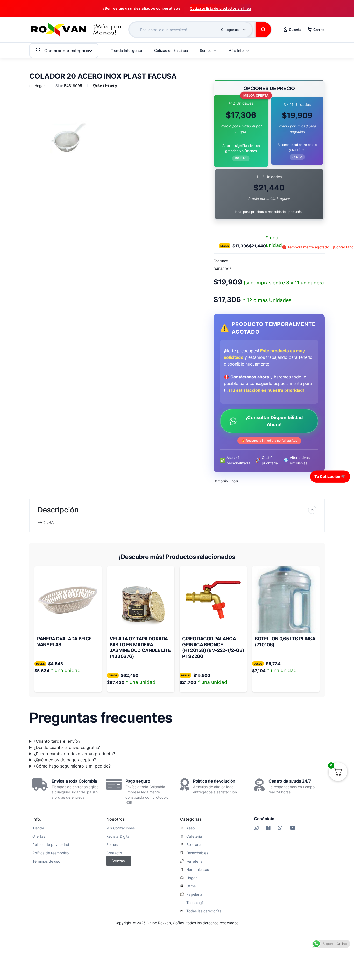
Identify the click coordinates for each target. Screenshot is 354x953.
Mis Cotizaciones (120, 828)
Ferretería (194, 861)
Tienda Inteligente (126, 50)
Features (221, 261)
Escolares (194, 845)
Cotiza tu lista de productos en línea (220, 8)
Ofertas (38, 836)
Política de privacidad (50, 845)
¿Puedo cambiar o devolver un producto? (74, 753)
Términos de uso (46, 861)
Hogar (39, 85)
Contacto (114, 853)
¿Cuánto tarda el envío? (57, 741)
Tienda (38, 828)
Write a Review (105, 85)
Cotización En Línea (171, 50)
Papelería (194, 894)
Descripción (58, 509)
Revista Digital (118, 836)
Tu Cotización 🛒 (330, 476)
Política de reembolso (50, 853)
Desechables (197, 853)
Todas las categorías (203, 911)
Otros (191, 886)
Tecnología (195, 903)
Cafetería (194, 836)
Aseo (190, 828)
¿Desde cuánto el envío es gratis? (67, 747)
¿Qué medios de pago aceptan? (65, 759)
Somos (112, 845)
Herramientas (197, 870)
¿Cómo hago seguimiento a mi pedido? (72, 766)
